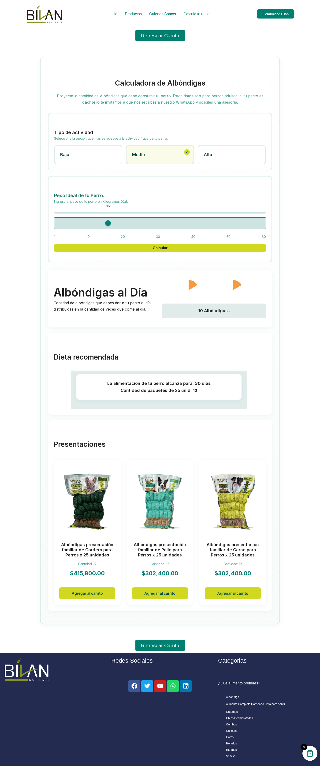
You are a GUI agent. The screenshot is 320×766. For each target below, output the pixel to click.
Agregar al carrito (87, 593)
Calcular (160, 247)
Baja (64, 154)
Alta (208, 154)
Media (138, 154)
